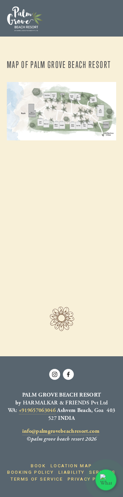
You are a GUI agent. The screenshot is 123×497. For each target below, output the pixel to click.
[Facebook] (68, 374)
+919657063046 (37, 410)
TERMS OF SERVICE (37, 479)
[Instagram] (54, 374)
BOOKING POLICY (30, 472)
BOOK (38, 466)
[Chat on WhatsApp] (106, 480)
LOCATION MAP (71, 466)
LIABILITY (71, 472)
